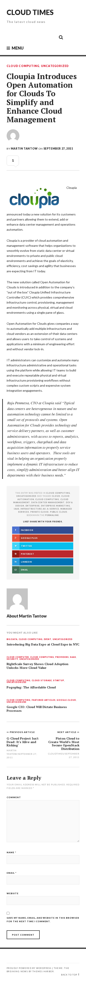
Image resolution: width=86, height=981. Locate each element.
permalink (52, 515)
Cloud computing (47, 499)
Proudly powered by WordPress (29, 968)
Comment (14, 797)
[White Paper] (51, 37)
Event (47, 639)
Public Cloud (58, 512)
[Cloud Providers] (31, 37)
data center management (48, 502)
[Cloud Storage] (11, 37)
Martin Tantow (24, 148)
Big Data (12, 639)
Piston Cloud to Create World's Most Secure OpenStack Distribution (63, 743)
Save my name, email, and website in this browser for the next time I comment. (43, 919)
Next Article (67, 732)
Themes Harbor (43, 971)
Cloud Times (30, 12)
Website (13, 893)
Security (12, 659)
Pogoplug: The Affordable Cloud (31, 687)
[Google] (21, 37)
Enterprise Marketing (55, 505)
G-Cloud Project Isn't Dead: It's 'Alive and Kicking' (23, 741)
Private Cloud (39, 512)
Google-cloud (66, 700)
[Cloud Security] (41, 37)
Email (12, 873)
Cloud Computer (18, 657)
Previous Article (22, 732)
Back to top (69, 975)
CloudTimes (56, 753)
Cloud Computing (23, 66)
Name (11, 852)
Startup (58, 681)
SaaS (73, 657)
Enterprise (33, 505)
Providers (62, 657)
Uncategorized (55, 66)
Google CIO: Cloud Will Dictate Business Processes (37, 709)
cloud (56, 496)
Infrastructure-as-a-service (40, 509)
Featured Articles (44, 700)
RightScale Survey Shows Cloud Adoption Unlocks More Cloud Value (37, 666)
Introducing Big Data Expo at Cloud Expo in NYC (43, 644)
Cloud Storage (42, 681)
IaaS (16, 509)
